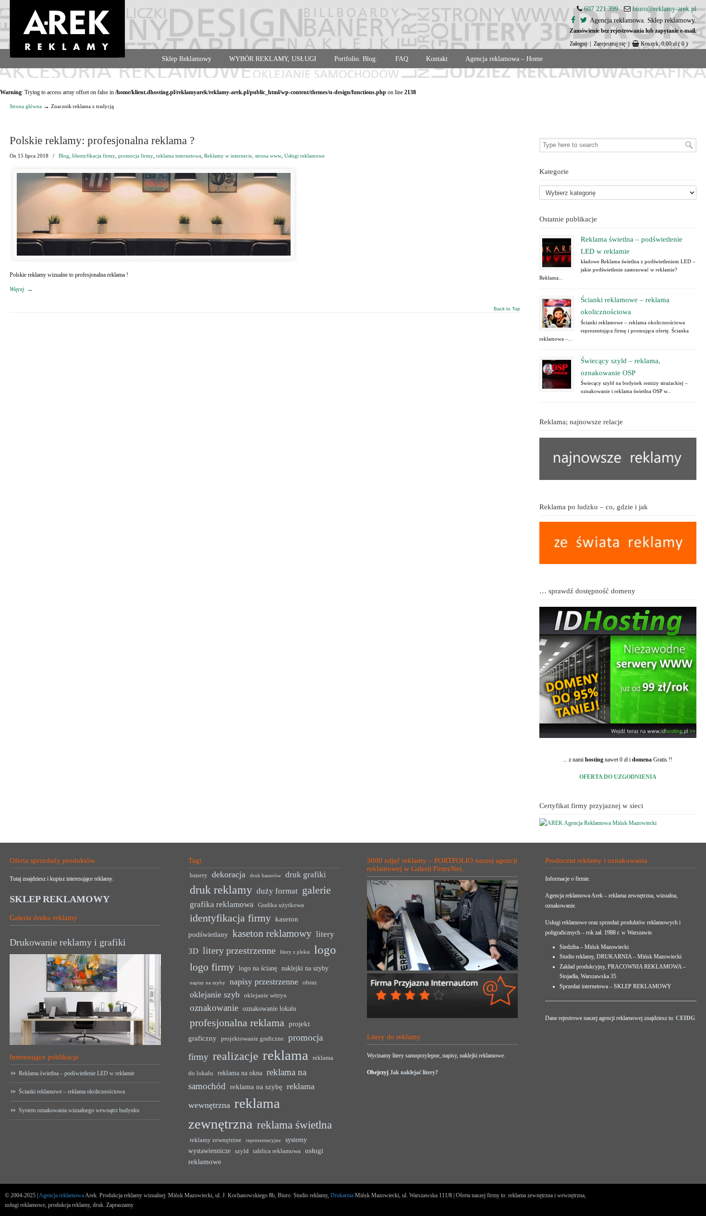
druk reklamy (221, 890)
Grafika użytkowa (281, 905)
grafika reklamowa (222, 904)
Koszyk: (664, 44)
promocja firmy (135, 156)
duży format (277, 891)
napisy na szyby (207, 982)
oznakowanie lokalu (269, 1008)
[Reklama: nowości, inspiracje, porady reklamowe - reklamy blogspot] (618, 562)
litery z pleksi (295, 952)
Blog (64, 156)
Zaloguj (578, 44)
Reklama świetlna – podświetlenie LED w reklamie (76, 1073)
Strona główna (26, 106)
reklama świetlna (294, 1124)
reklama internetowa (178, 156)
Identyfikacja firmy (93, 156)
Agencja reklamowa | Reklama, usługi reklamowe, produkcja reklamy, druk (67, 29)
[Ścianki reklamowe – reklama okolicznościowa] (556, 313)
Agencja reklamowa (61, 1195)
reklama (285, 1055)
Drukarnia (341, 1195)
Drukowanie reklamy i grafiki (68, 942)
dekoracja (228, 874)
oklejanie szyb (215, 994)
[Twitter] (583, 20)
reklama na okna (240, 1073)
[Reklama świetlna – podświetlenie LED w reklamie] (556, 252)
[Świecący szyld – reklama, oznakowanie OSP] (556, 374)
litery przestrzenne (239, 950)
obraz (310, 982)
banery (198, 875)
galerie (316, 890)
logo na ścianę (258, 968)
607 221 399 (601, 8)
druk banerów (265, 875)
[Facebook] (573, 20)
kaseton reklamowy (272, 933)
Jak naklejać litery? (414, 1072)
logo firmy (212, 967)
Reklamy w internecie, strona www (242, 156)
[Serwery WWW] (618, 672)
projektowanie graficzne (252, 1038)
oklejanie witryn (265, 995)
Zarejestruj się (609, 44)
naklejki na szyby (305, 968)
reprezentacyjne (263, 1140)
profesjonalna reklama (237, 1023)
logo (325, 949)
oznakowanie (214, 1008)
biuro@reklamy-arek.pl (664, 8)
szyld (242, 1151)
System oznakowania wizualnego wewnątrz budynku (79, 1110)
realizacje (235, 1056)
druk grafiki (305, 874)
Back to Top (507, 309)
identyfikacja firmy (230, 918)
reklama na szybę (256, 1086)
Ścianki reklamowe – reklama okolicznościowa (72, 1091)
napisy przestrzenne (264, 981)
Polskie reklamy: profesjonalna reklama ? (102, 141)
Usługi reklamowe (304, 156)
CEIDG (685, 1018)
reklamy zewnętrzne (216, 1140)
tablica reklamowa (277, 1151)
